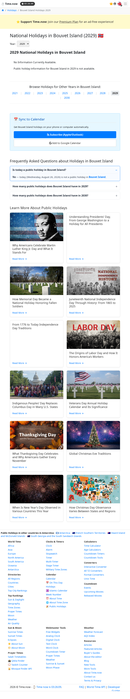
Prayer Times (15, 611)
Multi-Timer (52, 561)
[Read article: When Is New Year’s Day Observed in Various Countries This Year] (36, 489)
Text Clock (51, 643)
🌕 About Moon (16, 647)
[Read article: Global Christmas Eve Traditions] (93, 435)
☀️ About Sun (15, 643)
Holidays (12, 10)
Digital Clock (53, 639)
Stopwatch (51, 553)
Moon (11, 615)
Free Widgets (53, 631)
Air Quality (13, 623)
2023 (40, 93)
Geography (14, 603)
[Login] (115, 4)
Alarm (49, 549)
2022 (27, 93)
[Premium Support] (111, 4)
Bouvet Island (97, 177)
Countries (13, 582)
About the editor (93, 656)
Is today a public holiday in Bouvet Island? (39, 170)
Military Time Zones (56, 569)
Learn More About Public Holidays (38, 207)
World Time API (96, 687)
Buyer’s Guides (92, 652)
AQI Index (89, 635)
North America (16, 557)
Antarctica (13, 569)
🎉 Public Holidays (56, 606)
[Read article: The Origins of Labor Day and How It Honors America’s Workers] (93, 334)
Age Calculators (92, 549)
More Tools (90, 668)
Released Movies (93, 595)
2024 (52, 93)
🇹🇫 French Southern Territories (89, 532)
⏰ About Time (54, 598)
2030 (67, 97)
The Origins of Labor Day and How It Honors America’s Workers (93, 355)
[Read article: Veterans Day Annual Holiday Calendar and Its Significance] (93, 385)
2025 (65, 93)
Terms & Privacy (92, 680)
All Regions (14, 578)
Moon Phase (52, 667)
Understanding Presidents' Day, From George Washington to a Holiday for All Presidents (90, 220)
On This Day (54, 582)
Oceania (12, 565)
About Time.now (93, 672)
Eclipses (12, 639)
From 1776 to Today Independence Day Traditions (35, 326)
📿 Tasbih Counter (18, 664)
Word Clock (52, 647)
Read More (19, 258)
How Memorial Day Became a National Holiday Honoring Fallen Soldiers (34, 302)
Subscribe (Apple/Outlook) (66, 134)
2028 (102, 93)
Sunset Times (15, 635)
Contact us (89, 676)
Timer (49, 557)
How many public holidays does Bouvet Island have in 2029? (50, 186)
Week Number (53, 594)
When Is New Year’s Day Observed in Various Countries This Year (36, 509)
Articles (88, 644)
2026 (77, 93)
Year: (13, 44)
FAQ (81, 687)
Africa (11, 545)
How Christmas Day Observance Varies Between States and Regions (92, 509)
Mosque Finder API (20, 668)
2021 (15, 93)
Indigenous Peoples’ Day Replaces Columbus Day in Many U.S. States (35, 405)
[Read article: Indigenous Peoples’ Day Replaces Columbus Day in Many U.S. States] (36, 385)
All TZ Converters (93, 570)
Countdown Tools (93, 557)
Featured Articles (93, 648)
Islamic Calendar (56, 590)
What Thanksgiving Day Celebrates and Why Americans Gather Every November (35, 457)
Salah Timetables (17, 656)
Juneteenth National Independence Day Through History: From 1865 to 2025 (92, 302)
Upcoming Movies (94, 591)
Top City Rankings (17, 590)
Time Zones (14, 607)
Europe (12, 553)
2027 (90, 93)
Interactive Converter (95, 566)
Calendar (51, 578)
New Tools (89, 664)
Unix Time (89, 578)
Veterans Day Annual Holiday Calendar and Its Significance (88, 405)
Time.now (9, 4)
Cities (11, 586)
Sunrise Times (15, 631)
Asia (10, 549)
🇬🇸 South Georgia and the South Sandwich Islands (54, 536)
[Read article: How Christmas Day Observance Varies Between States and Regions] (93, 489)
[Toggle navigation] (125, 3)
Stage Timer (52, 565)
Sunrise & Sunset (55, 663)
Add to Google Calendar (66, 143)
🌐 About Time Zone (57, 602)
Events (87, 587)
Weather (12, 619)
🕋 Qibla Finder (16, 660)
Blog (86, 660)
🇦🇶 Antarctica (63, 532)
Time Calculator (92, 545)
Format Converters (94, 574)
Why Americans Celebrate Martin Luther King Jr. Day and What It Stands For (33, 248)
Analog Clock (53, 635)
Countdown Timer (55, 651)
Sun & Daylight (16, 599)
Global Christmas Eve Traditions (90, 453)
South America (16, 561)
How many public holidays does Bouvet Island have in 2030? (50, 195)
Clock (49, 545)
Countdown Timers (94, 553)
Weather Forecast (93, 631)
